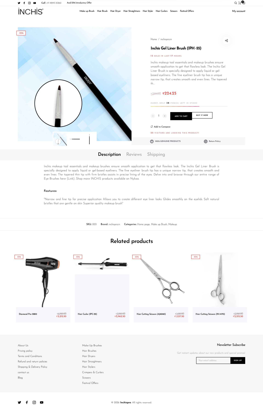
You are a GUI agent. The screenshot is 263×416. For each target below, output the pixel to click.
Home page (143, 224)
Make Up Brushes (92, 345)
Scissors (173, 11)
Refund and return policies (32, 361)
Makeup (172, 224)
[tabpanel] (75, 84)
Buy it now (202, 115)
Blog (20, 378)
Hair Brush (102, 11)
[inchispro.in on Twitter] (19, 3)
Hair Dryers (88, 356)
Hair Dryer (115, 11)
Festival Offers (187, 11)
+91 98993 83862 (51, 3)
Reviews (134, 154)
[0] (239, 3)
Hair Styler (148, 11)
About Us (23, 345)
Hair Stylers (88, 367)
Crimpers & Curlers (93, 372)
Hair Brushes (89, 351)
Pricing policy (25, 351)
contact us (23, 372)
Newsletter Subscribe (231, 345)
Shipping (156, 154)
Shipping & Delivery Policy (32, 367)
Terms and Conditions (30, 356)
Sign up (238, 360)
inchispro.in (114, 224)
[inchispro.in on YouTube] (34, 3)
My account (238, 11)
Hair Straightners (131, 11)
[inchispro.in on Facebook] (24, 3)
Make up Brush (87, 11)
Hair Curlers (161, 11)
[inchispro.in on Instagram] (29, 3)
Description (109, 154)
